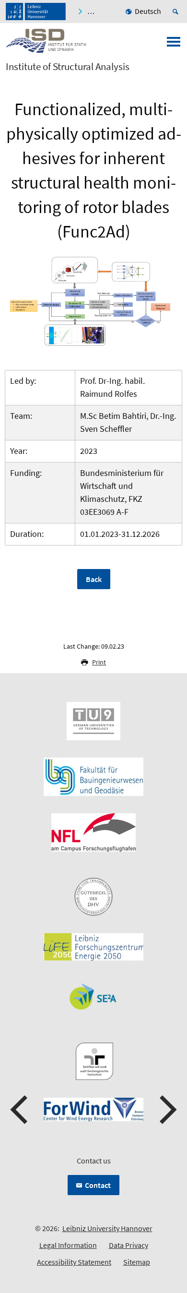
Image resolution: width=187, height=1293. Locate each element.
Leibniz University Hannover (107, 1228)
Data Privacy (128, 1245)
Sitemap (136, 1262)
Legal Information (68, 1245)
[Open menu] (173, 45)
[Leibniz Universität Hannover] (36, 11)
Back (94, 579)
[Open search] (177, 11)
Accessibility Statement (74, 1262)
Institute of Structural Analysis (67, 66)
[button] (20, 1109)
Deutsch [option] (148, 11)
